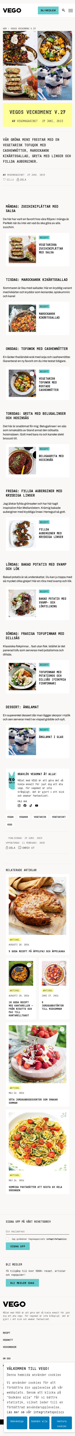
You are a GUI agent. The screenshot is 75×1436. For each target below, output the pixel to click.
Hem (5, 28)
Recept (6, 1332)
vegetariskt (59, 816)
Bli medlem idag (22, 1282)
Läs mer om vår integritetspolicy (35, 1411)
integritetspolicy (56, 1238)
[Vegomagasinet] (12, 10)
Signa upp (17, 1245)
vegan (10, 816)
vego (9, 824)
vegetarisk (40, 816)
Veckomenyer (9, 1346)
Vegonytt (8, 1339)
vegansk (23, 816)
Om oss (7, 1358)
